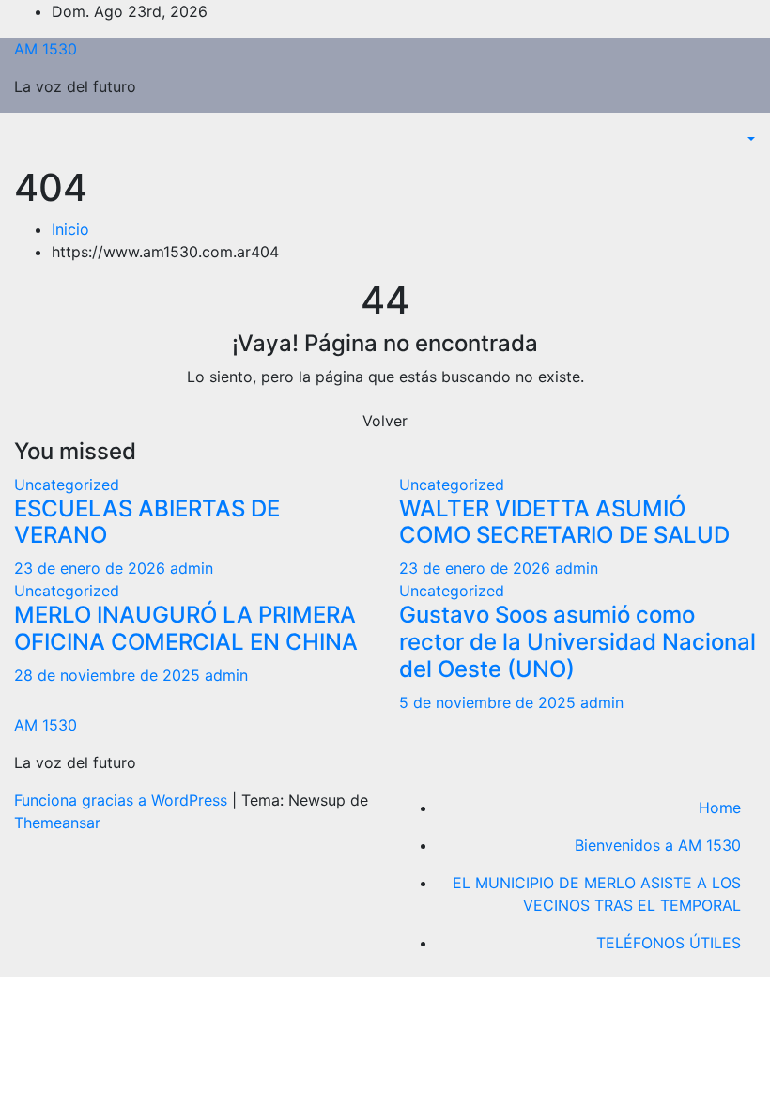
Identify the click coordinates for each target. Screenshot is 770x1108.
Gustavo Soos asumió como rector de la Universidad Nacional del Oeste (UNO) (577, 642)
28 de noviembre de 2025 (109, 675)
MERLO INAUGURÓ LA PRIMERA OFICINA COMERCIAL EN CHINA (186, 628)
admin (191, 568)
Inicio (70, 229)
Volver (385, 420)
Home (720, 807)
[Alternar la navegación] (27, 144)
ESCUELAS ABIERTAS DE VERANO (147, 522)
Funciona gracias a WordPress (123, 800)
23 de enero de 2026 (92, 568)
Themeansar (57, 822)
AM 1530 (45, 48)
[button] (749, 139)
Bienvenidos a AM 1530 (658, 845)
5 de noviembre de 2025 (489, 702)
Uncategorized (66, 484)
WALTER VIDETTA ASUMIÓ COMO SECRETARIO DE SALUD (564, 522)
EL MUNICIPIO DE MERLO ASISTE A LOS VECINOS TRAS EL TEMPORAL (597, 894)
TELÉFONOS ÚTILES (668, 942)
